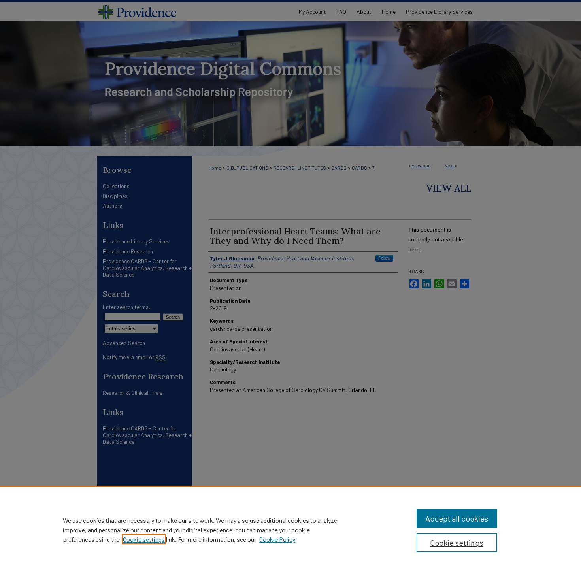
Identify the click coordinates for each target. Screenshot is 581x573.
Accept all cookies (456, 518)
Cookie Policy (277, 539)
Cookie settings (144, 539)
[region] (290, 529)
